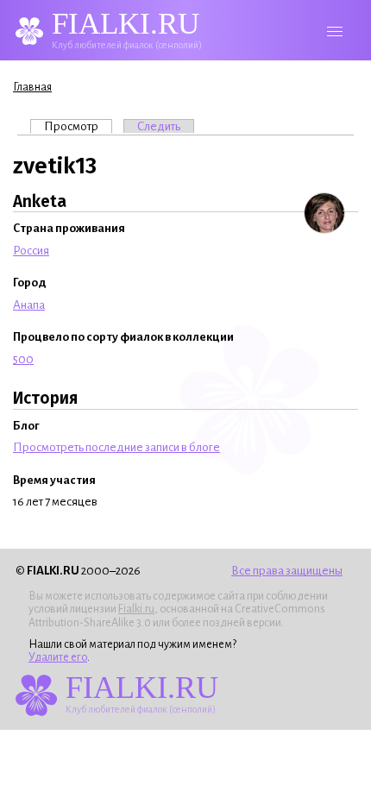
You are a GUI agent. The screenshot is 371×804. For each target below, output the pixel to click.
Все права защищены (287, 570)
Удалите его (57, 657)
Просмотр (78, 126)
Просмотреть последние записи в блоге (116, 447)
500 (23, 359)
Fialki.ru (136, 609)
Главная (32, 87)
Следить (158, 126)
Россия (31, 250)
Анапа (29, 304)
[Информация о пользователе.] (324, 213)
